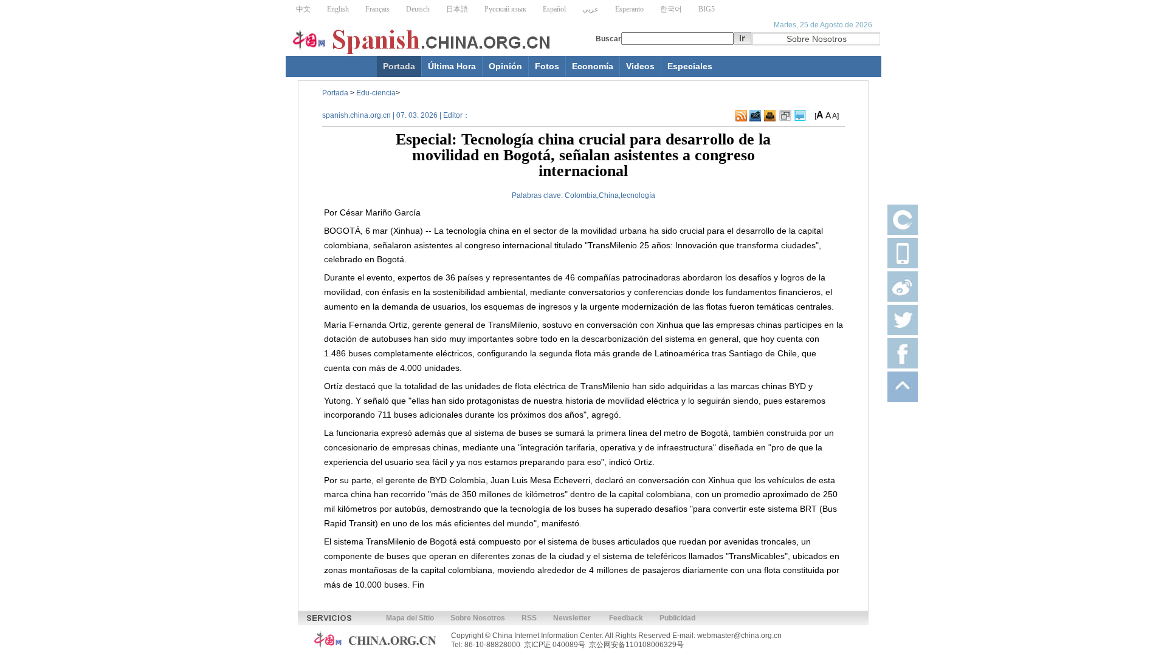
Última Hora (452, 66)
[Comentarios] (800, 116)
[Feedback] (755, 116)
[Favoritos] (785, 116)
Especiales (689, 66)
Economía (592, 66)
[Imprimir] (770, 116)
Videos (640, 66)
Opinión (505, 66)
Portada (399, 66)
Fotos (547, 66)
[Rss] (741, 116)
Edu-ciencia (376, 93)
